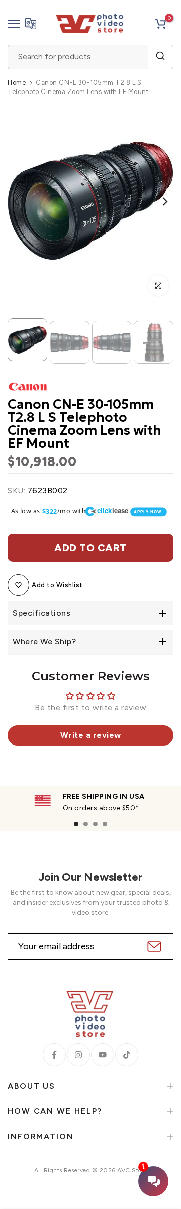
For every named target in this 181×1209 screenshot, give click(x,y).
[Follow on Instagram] (78, 1054)
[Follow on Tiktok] (126, 1054)
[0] (160, 23)
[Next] (158, 201)
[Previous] (23, 201)
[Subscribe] (153, 946)
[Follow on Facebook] (54, 1054)
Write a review (90, 735)
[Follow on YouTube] (102, 1054)
